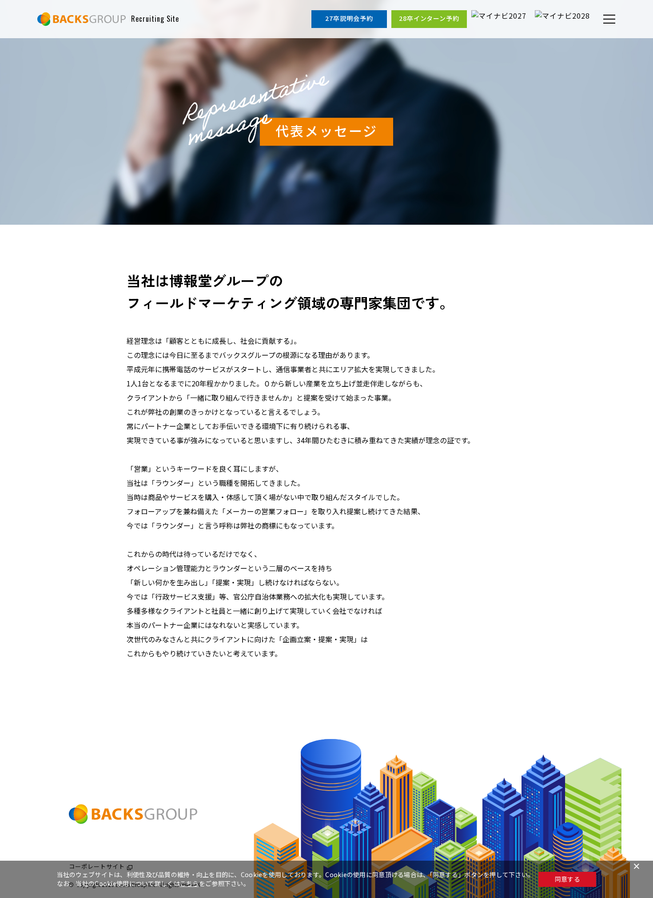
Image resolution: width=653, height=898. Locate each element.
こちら (189, 883)
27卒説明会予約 (349, 18)
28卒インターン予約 (429, 18)
